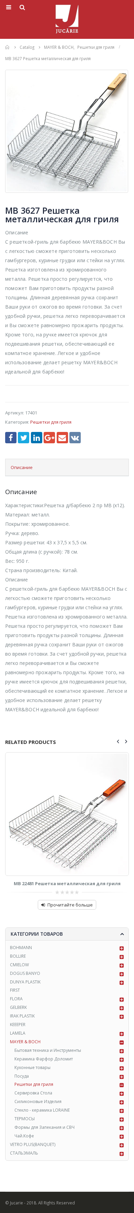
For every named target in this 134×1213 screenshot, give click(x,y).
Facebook (10, 437)
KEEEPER (17, 1024)
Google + (49, 437)
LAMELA (17, 1033)
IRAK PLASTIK (22, 1016)
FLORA (16, 999)
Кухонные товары (32, 1067)
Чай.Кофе (24, 1136)
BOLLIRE (18, 956)
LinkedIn (36, 437)
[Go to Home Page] (7, 47)
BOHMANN (21, 947)
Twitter (23, 437)
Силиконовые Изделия (38, 1101)
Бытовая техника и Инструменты (47, 1050)
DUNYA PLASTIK (25, 982)
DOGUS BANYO (25, 973)
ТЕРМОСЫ (24, 1119)
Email (62, 437)
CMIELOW (19, 965)
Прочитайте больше (70, 905)
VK (75, 437)
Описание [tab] (22, 467)
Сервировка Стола (33, 1093)
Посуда (21, 1076)
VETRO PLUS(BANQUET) (32, 1144)
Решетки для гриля (50, 422)
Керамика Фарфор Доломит (43, 1059)
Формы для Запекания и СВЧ (44, 1127)
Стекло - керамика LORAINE (42, 1110)
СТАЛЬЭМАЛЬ (24, 1153)
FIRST (15, 990)
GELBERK (18, 1007)
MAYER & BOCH (25, 1042)
